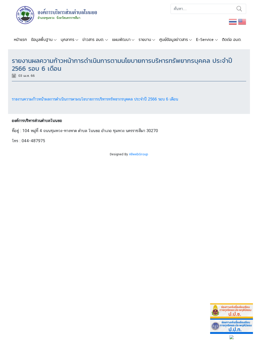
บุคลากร (67, 39)
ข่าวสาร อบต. (93, 39)
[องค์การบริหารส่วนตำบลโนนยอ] (63, 14)
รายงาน (145, 39)
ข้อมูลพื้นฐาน (42, 39)
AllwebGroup (138, 154)
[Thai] (233, 21)
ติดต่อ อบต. (231, 39)
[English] (242, 21)
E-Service (205, 39)
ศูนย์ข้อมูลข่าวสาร (173, 39)
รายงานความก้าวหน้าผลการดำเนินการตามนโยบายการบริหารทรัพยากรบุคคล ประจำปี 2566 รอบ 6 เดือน (95, 99)
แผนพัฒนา (121, 39)
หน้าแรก (20, 39)
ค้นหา (239, 9)
